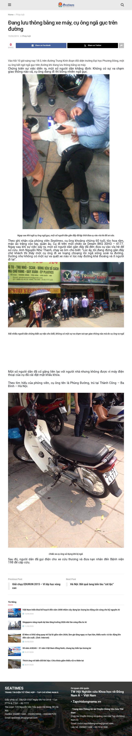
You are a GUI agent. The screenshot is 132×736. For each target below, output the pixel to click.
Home (10, 15)
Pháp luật (20, 15)
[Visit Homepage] (65, 5)
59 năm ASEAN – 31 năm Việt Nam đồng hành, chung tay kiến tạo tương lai (57, 648)
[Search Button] (122, 5)
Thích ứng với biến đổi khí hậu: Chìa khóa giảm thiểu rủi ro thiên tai (53, 660)
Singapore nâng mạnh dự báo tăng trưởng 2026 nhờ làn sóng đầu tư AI (55, 622)
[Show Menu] (9, 5)
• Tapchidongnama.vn (86, 701)
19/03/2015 (13, 36)
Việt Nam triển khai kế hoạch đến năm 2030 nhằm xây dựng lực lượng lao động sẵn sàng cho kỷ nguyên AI (71, 610)
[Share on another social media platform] (121, 45)
